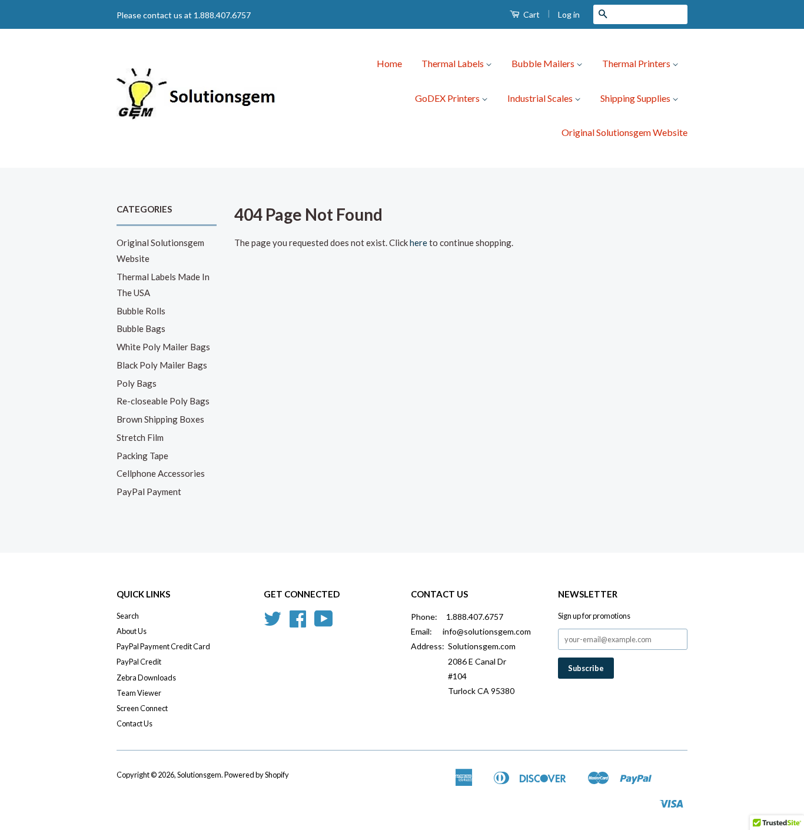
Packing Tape (142, 455)
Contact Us (134, 723)
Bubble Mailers (543, 63)
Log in (569, 14)
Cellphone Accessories (161, 473)
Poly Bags (137, 383)
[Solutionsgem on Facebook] (298, 623)
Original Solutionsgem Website (624, 132)
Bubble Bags (141, 328)
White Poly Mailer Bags (163, 346)
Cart (530, 14)
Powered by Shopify (256, 774)
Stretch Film (140, 437)
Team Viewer (139, 693)
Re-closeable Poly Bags (163, 401)
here (418, 242)
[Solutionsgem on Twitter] (272, 623)
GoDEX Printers (448, 98)
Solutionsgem (199, 774)
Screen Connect (142, 708)
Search (128, 615)
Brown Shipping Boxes (160, 419)
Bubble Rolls (141, 311)
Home (389, 63)
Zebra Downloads (146, 677)
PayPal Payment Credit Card (163, 646)
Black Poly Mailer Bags (162, 365)
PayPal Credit (139, 661)
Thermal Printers (637, 63)
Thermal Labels (453, 63)
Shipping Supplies (636, 98)
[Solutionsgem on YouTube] (323, 623)
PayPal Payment (149, 491)
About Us (132, 631)
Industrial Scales (540, 98)
